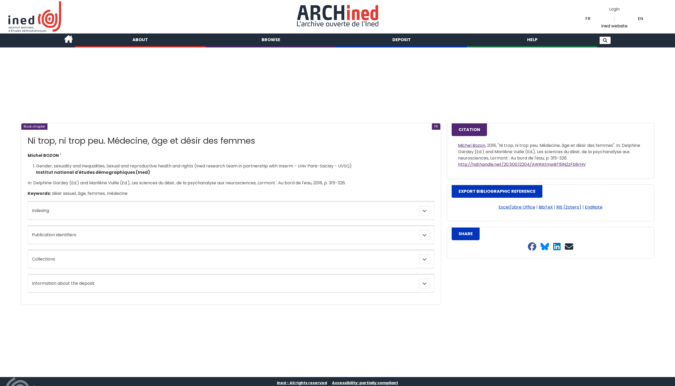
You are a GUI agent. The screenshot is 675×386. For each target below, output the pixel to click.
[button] (605, 40)
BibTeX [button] (546, 207)
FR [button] (587, 19)
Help (532, 40)
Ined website (614, 26)
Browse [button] (271, 40)
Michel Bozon (471, 145)
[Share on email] (569, 247)
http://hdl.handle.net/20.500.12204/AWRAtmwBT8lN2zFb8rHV (522, 164)
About (140, 40)
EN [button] (640, 19)
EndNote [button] (593, 207)
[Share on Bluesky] (545, 247)
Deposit (401, 40)
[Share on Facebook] (532, 247)
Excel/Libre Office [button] (517, 207)
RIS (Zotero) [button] (568, 207)
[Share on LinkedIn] (557, 247)
